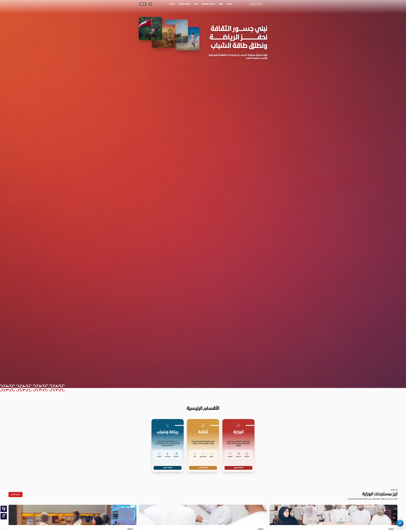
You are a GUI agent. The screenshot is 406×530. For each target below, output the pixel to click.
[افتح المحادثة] (400, 523)
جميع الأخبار (15, 494)
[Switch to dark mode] (150, 4)
